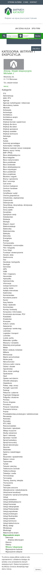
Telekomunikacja (9, 471)
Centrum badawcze (10, 186)
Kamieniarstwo (8, 295)
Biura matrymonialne (11, 160)
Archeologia (7, 112)
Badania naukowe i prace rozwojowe (17, 148)
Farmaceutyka (8, 243)
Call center (7, 183)
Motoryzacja (7, 354)
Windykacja (7, 528)
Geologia (6, 264)
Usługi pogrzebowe (10, 511)
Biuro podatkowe (9, 171)
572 (4, 93)
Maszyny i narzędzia (11, 342)
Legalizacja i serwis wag (12, 328)
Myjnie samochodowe (11, 357)
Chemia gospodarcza (11, 195)
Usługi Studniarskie (10, 516)
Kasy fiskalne (8, 302)
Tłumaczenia (8, 483)
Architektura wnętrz (10, 117)
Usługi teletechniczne (11, 523)
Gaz (4, 259)
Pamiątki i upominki (10, 388)
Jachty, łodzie (8, 288)
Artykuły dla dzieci (10, 126)
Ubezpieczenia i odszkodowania (15, 490)
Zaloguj (36, 48)
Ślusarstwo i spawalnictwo (13, 456)
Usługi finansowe (9, 504)
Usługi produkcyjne (10, 513)
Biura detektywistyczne (11, 155)
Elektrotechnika (9, 231)
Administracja (8, 96)
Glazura (8, 542)
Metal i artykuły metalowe (12, 350)
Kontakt (33, 2)
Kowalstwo (7, 316)
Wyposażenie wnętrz (11, 535)
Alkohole (6, 107)
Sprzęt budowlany (10, 440)
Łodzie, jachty (8, 338)
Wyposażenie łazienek (13, 549)
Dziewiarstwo (8, 217)
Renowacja (7, 416)
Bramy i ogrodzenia (10, 179)
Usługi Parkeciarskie (11, 509)
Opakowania (8, 373)
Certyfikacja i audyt (10, 193)
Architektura (7, 115)
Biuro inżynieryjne (9, 169)
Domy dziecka (8, 207)
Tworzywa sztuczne (10, 487)
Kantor (5, 300)
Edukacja (6, 219)
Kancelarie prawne (10, 297)
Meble (5, 347)
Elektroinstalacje (9, 226)
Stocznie (6, 447)
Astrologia (7, 136)
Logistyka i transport (10, 333)
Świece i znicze (9, 459)
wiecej (6, 86)
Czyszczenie (8, 200)
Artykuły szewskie (9, 131)
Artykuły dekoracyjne (16, 540)
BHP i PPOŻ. (8, 153)
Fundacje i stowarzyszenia (13, 252)
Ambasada (7, 110)
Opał (5, 376)
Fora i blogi (7, 250)
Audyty (5, 141)
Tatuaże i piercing (9, 466)
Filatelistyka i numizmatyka (13, 245)
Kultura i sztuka (9, 323)
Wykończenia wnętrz (11, 532)
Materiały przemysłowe (12, 345)
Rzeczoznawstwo (9, 426)
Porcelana (7, 404)
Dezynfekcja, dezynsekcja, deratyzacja (17, 205)
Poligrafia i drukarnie (11, 397)
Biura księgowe (9, 157)
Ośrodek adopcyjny (10, 380)
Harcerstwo (7, 276)
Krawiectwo (7, 319)
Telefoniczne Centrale (11, 468)
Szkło (5, 454)
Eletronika (7, 236)
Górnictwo (7, 266)
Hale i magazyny (9, 274)
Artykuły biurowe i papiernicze (14, 122)
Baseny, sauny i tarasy (11, 150)
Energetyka (7, 238)
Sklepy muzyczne (9, 430)
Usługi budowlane (10, 499)
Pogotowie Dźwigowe (11, 395)
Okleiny (8, 544)
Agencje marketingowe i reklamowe (16, 103)
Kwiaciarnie (7, 326)
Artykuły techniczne (10, 134)
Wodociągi (7, 530)
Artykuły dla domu (10, 124)
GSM (5, 271)
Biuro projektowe (9, 174)
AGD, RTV (7, 98)
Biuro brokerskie (9, 164)
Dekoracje (9, 537)
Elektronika (7, 228)
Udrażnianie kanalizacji (11, 492)
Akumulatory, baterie (11, 105)
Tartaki (5, 464)
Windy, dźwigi (8, 525)
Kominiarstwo (8, 307)
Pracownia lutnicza (10, 409)
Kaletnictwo (7, 293)
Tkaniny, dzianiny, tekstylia (13, 480)
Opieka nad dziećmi (10, 378)
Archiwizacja (7, 119)
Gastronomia (8, 257)
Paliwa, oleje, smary (10, 385)
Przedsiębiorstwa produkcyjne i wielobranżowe (20, 414)
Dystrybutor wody (9, 214)
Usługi (5, 497)
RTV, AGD (7, 423)
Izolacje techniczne (10, 285)
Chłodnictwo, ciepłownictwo (13, 198)
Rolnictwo (6, 418)
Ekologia (6, 221)
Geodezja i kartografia (11, 262)
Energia (6, 240)
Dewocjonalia (8, 202)
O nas (25, 2)
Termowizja (7, 478)
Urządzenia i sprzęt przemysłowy (15, 494)
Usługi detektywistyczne (12, 502)
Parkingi (6, 390)
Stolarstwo (7, 449)
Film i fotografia (9, 247)
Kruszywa (6, 321)
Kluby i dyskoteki (9, 304)
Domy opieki (7, 209)
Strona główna (15, 2)
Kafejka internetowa (10, 290)
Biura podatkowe (9, 162)
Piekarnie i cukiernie (10, 392)
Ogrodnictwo (8, 369)
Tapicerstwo (7, 461)
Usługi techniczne (9, 521)
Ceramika (6, 190)
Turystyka (6, 485)
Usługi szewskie (9, 518)
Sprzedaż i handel (10, 437)
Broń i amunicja (9, 181)
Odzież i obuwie (9, 366)
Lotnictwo (6, 335)
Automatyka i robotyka (11, 145)
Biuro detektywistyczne (11, 167)
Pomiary (6, 399)
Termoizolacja (8, 475)
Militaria (6, 352)
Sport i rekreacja (9, 435)
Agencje (6, 100)
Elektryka (6, 233)
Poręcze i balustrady (11, 407)
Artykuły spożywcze (10, 129)
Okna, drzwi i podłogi (11, 371)
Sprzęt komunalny (10, 442)
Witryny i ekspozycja (13, 547)
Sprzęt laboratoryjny (10, 445)
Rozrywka (7, 421)
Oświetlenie (7, 383)
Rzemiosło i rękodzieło (11, 428)
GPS (5, 269)
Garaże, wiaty (8, 255)
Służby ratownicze (10, 433)
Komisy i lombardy (10, 309)
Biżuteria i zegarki (9, 176)
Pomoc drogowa (9, 402)
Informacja (7, 283)
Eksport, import (9, 224)
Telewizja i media (9, 473)
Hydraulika (7, 278)
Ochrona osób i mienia (11, 364)
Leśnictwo (7, 331)
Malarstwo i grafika (10, 340)
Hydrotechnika (8, 281)
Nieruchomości (8, 361)
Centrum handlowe (10, 188)
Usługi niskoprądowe (11, 506)
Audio (5, 138)
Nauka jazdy (7, 359)
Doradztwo (7, 212)
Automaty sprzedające (11, 143)
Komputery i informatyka (12, 312)
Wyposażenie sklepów (13, 551)
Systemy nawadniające (11, 452)
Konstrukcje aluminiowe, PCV (14, 314)
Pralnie (5, 411)
